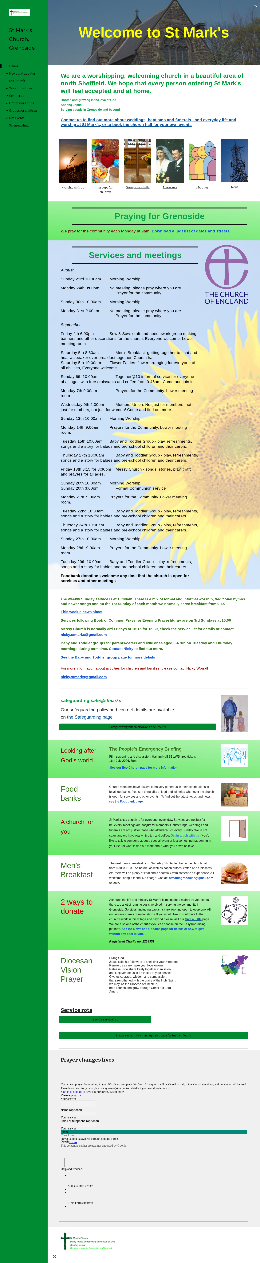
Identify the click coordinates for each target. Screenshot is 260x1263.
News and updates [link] (22, 73)
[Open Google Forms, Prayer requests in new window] (241, 1079)
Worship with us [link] (20, 88)
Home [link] (14, 66)
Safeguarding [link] (19, 125)
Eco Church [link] (17, 81)
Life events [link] (17, 118)
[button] (255, 5)
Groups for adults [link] (21, 103)
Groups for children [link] (23, 110)
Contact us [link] (16, 96)
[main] (154, 32)
